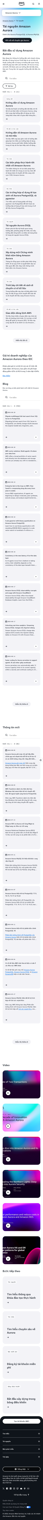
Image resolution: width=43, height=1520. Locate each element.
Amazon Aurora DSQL (21, 972)
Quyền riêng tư (8, 1500)
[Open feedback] (41, 760)
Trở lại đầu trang (20, 1495)
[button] (13, 13)
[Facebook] (7, 1489)
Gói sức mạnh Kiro (25, 1009)
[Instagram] (14, 1489)
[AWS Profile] (39, 4)
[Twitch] (18, 1489)
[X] (3, 1489)
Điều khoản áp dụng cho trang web (15, 1504)
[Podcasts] (25, 1489)
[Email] (28, 1489)
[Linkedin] (10, 1489)
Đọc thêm (6, 376)
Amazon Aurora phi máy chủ (15, 763)
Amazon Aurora (8, 21)
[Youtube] (21, 1489)
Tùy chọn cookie (8, 1510)
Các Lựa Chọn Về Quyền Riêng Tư (14, 1507)
